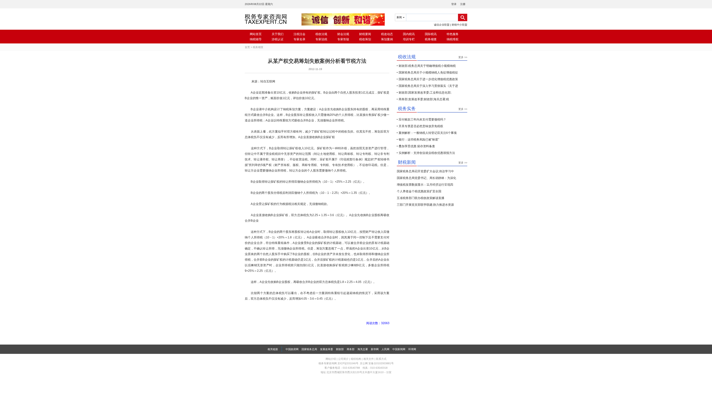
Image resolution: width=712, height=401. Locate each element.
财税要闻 (365, 34)
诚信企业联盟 (441, 24)
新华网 (375, 349)
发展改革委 (326, 349)
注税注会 (299, 34)
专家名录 (299, 39)
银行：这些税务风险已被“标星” (419, 139)
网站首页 (256, 34)
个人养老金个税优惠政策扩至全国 (419, 191)
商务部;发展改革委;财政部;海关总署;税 (424, 99)
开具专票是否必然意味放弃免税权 (421, 126)
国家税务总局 (309, 349)
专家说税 (321, 39)
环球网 (412, 349)
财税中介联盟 (459, 24)
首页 (247, 47)
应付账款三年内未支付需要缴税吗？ (422, 119)
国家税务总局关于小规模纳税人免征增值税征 (428, 72)
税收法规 (321, 34)
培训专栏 (409, 39)
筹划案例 (387, 39)
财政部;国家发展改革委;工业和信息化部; (425, 92)
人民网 (385, 349)
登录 (453, 4)
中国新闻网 (398, 349)
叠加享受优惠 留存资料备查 (417, 146)
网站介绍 (331, 358)
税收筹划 (365, 39)
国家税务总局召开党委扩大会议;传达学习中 (425, 171)
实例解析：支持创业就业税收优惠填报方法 (427, 152)
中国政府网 (292, 349)
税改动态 (387, 34)
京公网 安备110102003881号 (377, 363)
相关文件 (368, 358)
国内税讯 (409, 34)
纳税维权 (453, 39)
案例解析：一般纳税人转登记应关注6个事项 (428, 132)
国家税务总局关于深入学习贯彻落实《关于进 (428, 85)
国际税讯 (431, 34)
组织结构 (356, 358)
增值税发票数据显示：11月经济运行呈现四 (425, 184)
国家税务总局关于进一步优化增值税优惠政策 (428, 79)
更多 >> (462, 57)
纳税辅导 (256, 39)
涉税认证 (278, 39)
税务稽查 (431, 39)
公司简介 (343, 358)
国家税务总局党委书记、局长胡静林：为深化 (426, 178)
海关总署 (362, 349)
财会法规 (343, 34)
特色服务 (453, 34)
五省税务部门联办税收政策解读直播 (420, 198)
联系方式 (381, 358)
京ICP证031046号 (347, 363)
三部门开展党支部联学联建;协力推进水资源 (425, 204)
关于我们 (278, 34)
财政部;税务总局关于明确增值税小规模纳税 (427, 65)
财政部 (340, 349)
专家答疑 (343, 39)
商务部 (351, 349)
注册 (462, 4)
